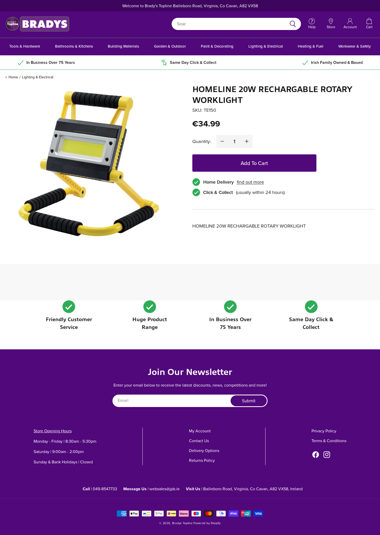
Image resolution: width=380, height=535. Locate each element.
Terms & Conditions (328, 440)
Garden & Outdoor (170, 46)
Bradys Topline (182, 523)
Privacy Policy (323, 431)
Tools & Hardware (24, 46)
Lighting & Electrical (265, 46)
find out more (250, 182)
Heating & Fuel (310, 46)
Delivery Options (204, 450)
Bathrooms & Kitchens (74, 46)
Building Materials (123, 46)
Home (13, 77)
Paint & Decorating (217, 46)
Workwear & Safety (354, 46)
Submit (248, 401)
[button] (369, 23)
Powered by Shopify (207, 523)
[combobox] (230, 24)
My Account (200, 431)
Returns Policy (202, 460)
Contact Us (199, 440)
